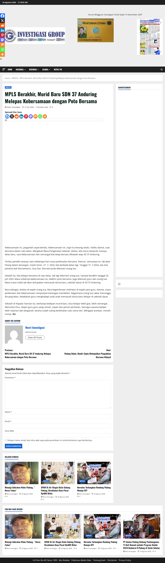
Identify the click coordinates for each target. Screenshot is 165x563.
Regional (33, 69)
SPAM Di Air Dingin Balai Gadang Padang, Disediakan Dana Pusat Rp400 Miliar (55, 490)
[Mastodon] (31, 116)
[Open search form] (162, 69)
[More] (45, 116)
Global (45, 69)
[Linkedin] (21, 116)
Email (8, 421)
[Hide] (1, 59)
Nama (8, 412)
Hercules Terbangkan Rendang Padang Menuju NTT (94, 489)
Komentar (10, 377)
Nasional (20, 69)
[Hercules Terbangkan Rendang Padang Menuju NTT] (94, 473)
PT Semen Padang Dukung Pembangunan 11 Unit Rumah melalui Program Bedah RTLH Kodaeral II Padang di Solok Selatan (141, 544)
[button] (3, 69)
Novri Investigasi (13, 107)
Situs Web (9, 431)
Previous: (28, 354)
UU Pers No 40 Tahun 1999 (45, 560)
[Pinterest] (26, 116)
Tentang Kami (99, 560)
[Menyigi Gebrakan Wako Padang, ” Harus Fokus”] (22, 473)
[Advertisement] (139, 109)
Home (10, 69)
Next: (87, 354)
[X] (12, 116)
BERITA (8, 87)
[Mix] (35, 116)
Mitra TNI (58, 69)
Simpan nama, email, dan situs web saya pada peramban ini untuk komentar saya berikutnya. (49, 440)
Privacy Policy (125, 560)
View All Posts (35, 337)
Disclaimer (112, 560)
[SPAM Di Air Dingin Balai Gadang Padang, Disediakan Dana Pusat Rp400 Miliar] (58, 473)
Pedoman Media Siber (81, 560)
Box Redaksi (64, 560)
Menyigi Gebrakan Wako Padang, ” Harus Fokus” (20, 489)
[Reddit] (16, 116)
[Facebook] (7, 116)
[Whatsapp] (40, 116)
